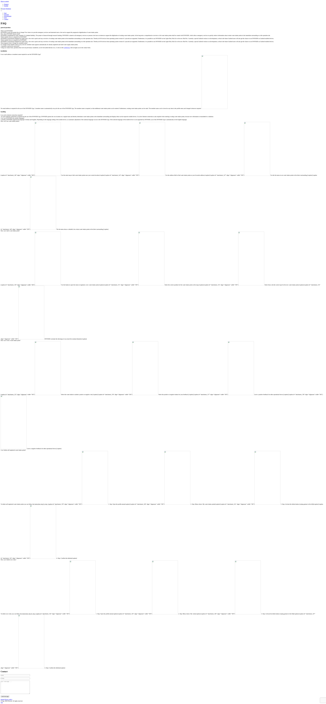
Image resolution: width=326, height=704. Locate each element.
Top (2, 702)
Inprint (2, 699)
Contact (6, 19)
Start (5, 13)
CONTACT (67, 47)
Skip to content (5, 1)
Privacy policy (8, 699)
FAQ (5, 17)
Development (7, 16)
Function (6, 14)
